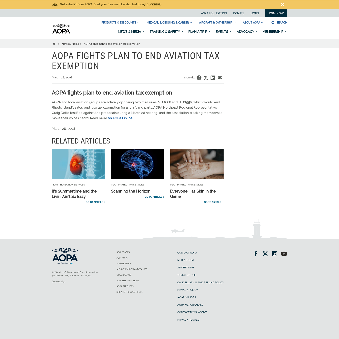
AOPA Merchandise (190, 304)
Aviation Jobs (186, 297)
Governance (124, 275)
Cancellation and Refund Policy (200, 282)
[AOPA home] (61, 33)
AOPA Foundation (214, 13)
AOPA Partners (125, 286)
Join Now (276, 13)
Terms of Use (186, 275)
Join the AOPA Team (128, 280)
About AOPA (251, 22)
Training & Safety (165, 32)
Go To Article (94, 202)
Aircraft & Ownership (215, 22)
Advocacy (246, 32)
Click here (153, 4)
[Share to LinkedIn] (212, 77)
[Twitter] (266, 254)
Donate (238, 13)
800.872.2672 (58, 281)
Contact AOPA (187, 252)
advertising (185, 267)
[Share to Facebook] (199, 77)
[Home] (56, 43)
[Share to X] (205, 77)
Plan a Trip (198, 32)
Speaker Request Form (130, 292)
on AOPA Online (120, 118)
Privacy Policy (187, 289)
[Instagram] (276, 254)
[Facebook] (257, 254)
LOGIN (255, 13)
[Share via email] (220, 77)
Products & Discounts (118, 22)
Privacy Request (189, 319)
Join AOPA (122, 258)
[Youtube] (284, 254)
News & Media (130, 32)
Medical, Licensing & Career (168, 22)
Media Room (185, 260)
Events (222, 32)
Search (281, 22)
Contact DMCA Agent (192, 312)
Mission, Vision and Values (132, 269)
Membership (273, 32)
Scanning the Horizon (130, 191)
